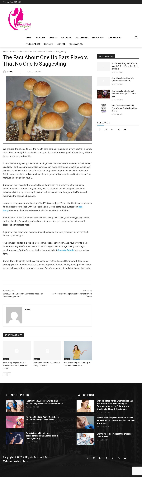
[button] (136, 37)
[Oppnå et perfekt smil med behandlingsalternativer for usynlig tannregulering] (15, 438)
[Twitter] (118, 129)
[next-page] (9, 374)
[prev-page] (5, 374)
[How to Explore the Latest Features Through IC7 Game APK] (103, 94)
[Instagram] (106, 129)
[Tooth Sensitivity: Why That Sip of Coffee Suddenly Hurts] (78, 350)
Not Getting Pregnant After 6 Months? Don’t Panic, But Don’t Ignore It (15, 365)
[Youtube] (124, 129)
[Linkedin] (112, 129)
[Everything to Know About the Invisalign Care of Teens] (85, 439)
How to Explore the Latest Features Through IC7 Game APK (124, 94)
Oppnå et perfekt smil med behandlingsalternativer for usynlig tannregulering (42, 436)
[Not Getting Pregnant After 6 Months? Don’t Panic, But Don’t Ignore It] (17, 350)
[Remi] (5, 71)
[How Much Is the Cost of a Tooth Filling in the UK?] (47, 350)
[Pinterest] (106, 458)
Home (5, 51)
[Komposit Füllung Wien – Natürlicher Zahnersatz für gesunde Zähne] (15, 422)
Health (12, 51)
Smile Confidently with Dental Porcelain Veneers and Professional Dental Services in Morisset (116, 420)
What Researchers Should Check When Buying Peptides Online (124, 108)
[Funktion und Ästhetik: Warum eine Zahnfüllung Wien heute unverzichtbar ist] (15, 406)
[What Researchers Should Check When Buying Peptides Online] (103, 108)
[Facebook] (99, 129)
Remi (11, 72)
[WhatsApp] (118, 458)
